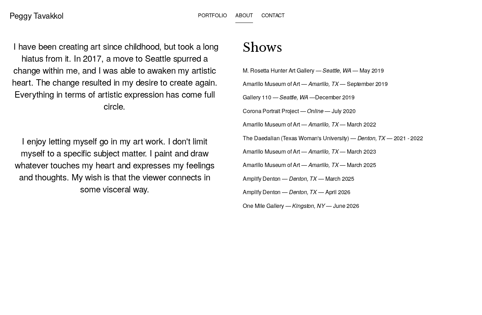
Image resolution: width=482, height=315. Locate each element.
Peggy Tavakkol (37, 15)
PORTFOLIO (212, 15)
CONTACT (273, 15)
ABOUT (244, 15)
